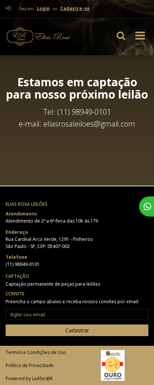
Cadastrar (77, 330)
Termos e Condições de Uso (36, 352)
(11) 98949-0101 (23, 264)
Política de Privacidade (30, 365)
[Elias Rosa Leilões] (46, 37)
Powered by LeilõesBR (29, 378)
